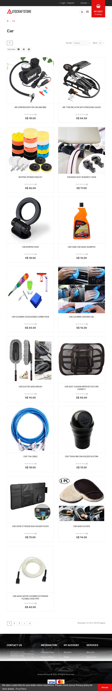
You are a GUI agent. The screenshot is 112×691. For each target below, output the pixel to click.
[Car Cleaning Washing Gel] (81, 290)
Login (63, 3)
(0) (35, 114)
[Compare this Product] (51, 101)
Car (13, 21)
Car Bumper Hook (30, 247)
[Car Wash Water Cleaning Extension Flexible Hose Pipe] (30, 569)
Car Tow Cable (30, 456)
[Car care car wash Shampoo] (81, 220)
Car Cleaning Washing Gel (81, 317)
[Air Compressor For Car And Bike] (30, 80)
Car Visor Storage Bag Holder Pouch (30, 526)
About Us (90, 652)
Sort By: (69, 43)
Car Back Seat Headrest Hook (81, 177)
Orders (67, 657)
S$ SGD (84, 3)
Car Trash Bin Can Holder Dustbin (81, 456)
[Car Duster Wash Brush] (30, 360)
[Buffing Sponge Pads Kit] (30, 150)
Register (70, 3)
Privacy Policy (47, 657)
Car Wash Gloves (81, 526)
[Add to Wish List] (10, 101)
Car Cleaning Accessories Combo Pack (30, 317)
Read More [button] (21, 689)
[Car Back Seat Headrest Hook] (81, 150)
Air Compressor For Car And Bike (30, 107)
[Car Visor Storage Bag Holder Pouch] (30, 499)
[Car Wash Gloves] (81, 499)
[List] (23, 49)
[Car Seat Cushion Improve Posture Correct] (81, 360)
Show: (95, 43)
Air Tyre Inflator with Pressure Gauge (81, 107)
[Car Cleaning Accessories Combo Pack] (30, 290)
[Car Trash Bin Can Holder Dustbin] (81, 429)
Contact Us (91, 657)
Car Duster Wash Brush (30, 387)
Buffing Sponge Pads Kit (30, 177)
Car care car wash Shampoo (81, 247)
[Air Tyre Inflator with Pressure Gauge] (81, 80)
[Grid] (18, 49)
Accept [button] (105, 687)
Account (67, 652)
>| (29, 623)
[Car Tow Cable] (30, 429)
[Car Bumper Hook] (30, 220)
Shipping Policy (47, 652)
